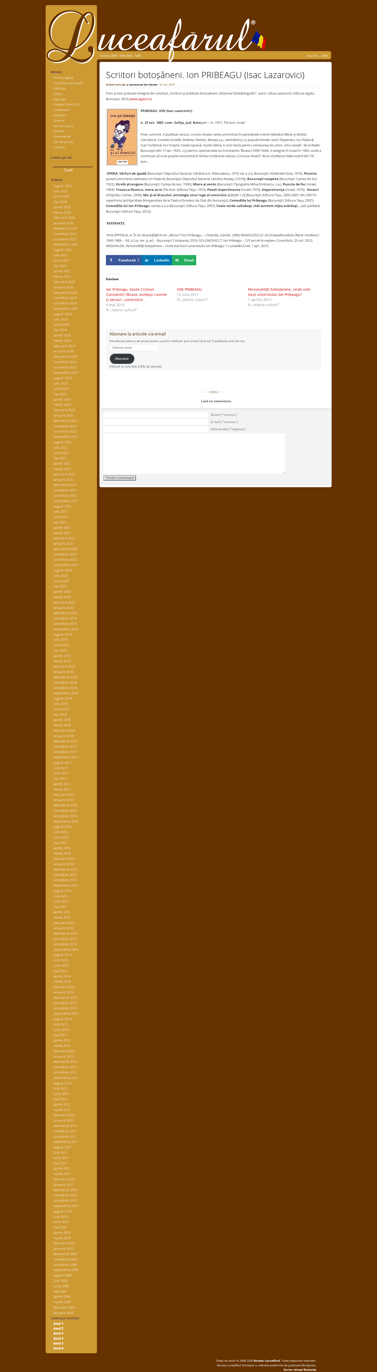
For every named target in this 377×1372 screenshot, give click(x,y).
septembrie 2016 (65, 821)
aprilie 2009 (62, 1296)
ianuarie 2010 (63, 1248)
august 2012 (62, 1083)
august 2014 (62, 954)
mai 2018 (60, 714)
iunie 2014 (61, 965)
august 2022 (62, 442)
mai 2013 (60, 1034)
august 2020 (62, 570)
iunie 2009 (61, 1286)
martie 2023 (62, 404)
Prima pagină (63, 77)
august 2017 (62, 762)
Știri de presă (63, 141)
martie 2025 (62, 276)
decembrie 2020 (65, 549)
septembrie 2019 (65, 629)
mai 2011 (60, 1163)
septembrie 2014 (65, 949)
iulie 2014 (60, 960)
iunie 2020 (61, 581)
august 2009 (62, 1275)
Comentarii (61, 109)
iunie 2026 (61, 196)
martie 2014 (62, 981)
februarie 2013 (64, 1051)
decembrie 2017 (65, 741)
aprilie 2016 (62, 848)
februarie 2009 (64, 1307)
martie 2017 (62, 789)
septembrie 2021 (65, 501)
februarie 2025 (64, 281)
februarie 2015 (64, 922)
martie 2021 (62, 533)
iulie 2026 (60, 191)
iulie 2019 (60, 639)
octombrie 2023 (65, 367)
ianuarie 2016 (63, 864)
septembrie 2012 (65, 1077)
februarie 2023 (64, 410)
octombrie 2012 (65, 1072)
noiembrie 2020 (65, 554)
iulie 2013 (60, 1024)
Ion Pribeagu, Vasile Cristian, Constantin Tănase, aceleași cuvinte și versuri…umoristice (136, 294)
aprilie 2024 (62, 335)
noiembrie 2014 (65, 938)
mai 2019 (60, 650)
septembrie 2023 (65, 372)
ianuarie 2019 (63, 671)
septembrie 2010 (65, 1206)
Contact (59, 147)
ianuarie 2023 (63, 415)
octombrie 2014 (65, 944)
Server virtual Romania (300, 1369)
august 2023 (62, 377)
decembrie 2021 (65, 484)
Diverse (58, 120)
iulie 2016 (60, 832)
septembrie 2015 (65, 885)
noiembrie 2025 (65, 233)
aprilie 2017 (62, 784)
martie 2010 (62, 1238)
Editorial (59, 88)
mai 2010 (60, 1227)
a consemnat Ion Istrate (141, 84)
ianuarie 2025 (63, 287)
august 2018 (62, 698)
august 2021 (62, 506)
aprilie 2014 (62, 976)
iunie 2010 (61, 1221)
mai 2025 (60, 266)
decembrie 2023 (65, 356)
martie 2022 (62, 468)
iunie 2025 (61, 260)
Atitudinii (60, 115)
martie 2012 (62, 1109)
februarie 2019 (64, 666)
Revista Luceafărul (266, 1360)
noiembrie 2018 (65, 682)
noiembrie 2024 (65, 297)
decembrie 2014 (65, 933)
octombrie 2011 (65, 1136)
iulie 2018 (60, 703)
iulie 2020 (60, 575)
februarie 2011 (64, 1179)
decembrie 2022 (65, 420)
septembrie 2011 (65, 1141)
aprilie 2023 (62, 399)
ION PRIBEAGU (189, 289)
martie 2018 (62, 725)
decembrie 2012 (65, 1061)
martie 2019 (62, 661)
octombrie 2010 (65, 1200)
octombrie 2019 (65, 623)
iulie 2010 (60, 1216)
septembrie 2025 (65, 244)
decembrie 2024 (65, 292)
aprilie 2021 (62, 527)
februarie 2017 (64, 794)
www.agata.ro (140, 99)
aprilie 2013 (62, 1040)
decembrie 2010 (65, 1190)
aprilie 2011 (62, 1168)
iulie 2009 (60, 1280)
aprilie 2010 (62, 1232)
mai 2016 (60, 842)
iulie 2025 (60, 255)
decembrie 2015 (65, 869)
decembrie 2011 (65, 1125)
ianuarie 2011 (63, 1184)
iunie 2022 (61, 452)
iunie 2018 (61, 709)
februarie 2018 (64, 730)
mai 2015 (60, 906)
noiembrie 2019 (65, 618)
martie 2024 (62, 340)
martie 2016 (62, 853)
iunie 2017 (61, 773)
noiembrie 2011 (65, 1131)
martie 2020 (62, 597)
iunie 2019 (61, 645)
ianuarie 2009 (63, 1312)
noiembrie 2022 (65, 426)
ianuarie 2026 (63, 223)
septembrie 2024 (65, 308)
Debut (58, 93)
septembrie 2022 (65, 436)
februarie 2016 (64, 858)
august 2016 (62, 826)
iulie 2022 (60, 447)
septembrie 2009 (65, 1269)
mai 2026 (60, 201)
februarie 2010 (64, 1243)
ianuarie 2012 (63, 1120)
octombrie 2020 (65, 559)
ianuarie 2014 (63, 992)
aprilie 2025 (62, 271)
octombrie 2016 (65, 816)
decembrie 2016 (65, 805)
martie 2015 (62, 917)
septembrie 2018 (65, 693)
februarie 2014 (64, 986)
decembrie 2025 (65, 228)
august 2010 (62, 1211)
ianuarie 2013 (63, 1056)
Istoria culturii (63, 126)
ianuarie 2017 (63, 799)
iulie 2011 (60, 1152)
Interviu (59, 131)
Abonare (122, 359)
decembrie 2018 (65, 677)
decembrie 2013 (65, 997)
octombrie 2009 (65, 1264)
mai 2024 (60, 329)
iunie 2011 (61, 1157)
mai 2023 (60, 394)
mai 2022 (60, 458)
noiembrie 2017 (65, 746)
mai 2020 (60, 586)
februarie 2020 (64, 602)
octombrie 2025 (65, 239)
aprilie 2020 (62, 591)
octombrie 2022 (65, 431)
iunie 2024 (61, 324)
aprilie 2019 (62, 655)
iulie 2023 (60, 383)
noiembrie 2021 (65, 490)
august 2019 (62, 634)
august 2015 (62, 890)
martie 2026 (62, 212)
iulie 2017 (60, 768)
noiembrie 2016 (65, 810)
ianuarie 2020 (63, 607)
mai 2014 (60, 971)
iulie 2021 (60, 511)
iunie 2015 (61, 901)
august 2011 (62, 1147)
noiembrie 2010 (65, 1195)
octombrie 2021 (65, 495)
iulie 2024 (60, 319)
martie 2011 (62, 1173)
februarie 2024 (64, 346)
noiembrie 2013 (65, 1003)
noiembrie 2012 (65, 1067)
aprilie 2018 (62, 719)
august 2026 (62, 185)
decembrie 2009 (65, 1254)
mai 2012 (60, 1099)
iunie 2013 (61, 1029)
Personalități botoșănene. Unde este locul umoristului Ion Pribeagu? (279, 292)
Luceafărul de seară (68, 83)
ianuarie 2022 (63, 479)
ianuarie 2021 (63, 543)
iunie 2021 (61, 516)
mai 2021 (60, 522)
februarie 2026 (64, 217)
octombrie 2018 (65, 687)
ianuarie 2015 (63, 928)
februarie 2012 (64, 1115)
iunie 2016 (61, 837)
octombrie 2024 (65, 303)
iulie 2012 (60, 1088)
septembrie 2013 (65, 1013)
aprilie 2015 (62, 912)
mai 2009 (60, 1291)
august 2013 (62, 1019)
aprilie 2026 (62, 207)
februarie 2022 (64, 474)
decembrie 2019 (65, 612)
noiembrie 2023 (65, 362)
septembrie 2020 (65, 564)
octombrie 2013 (65, 1008)
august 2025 (62, 249)
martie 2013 (62, 1045)
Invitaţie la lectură (66, 104)
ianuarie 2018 (63, 736)
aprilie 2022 (62, 463)
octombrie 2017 (65, 751)
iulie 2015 (60, 896)
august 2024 (62, 314)
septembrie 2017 (65, 757)
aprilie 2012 (62, 1104)
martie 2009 (62, 1302)
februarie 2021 (64, 538)
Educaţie (59, 99)
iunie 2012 (61, 1093)
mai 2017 (60, 778)
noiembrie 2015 (65, 874)
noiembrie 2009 (65, 1259)
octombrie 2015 (65, 880)
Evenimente (62, 136)
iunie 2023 (61, 388)
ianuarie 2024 (63, 351)
